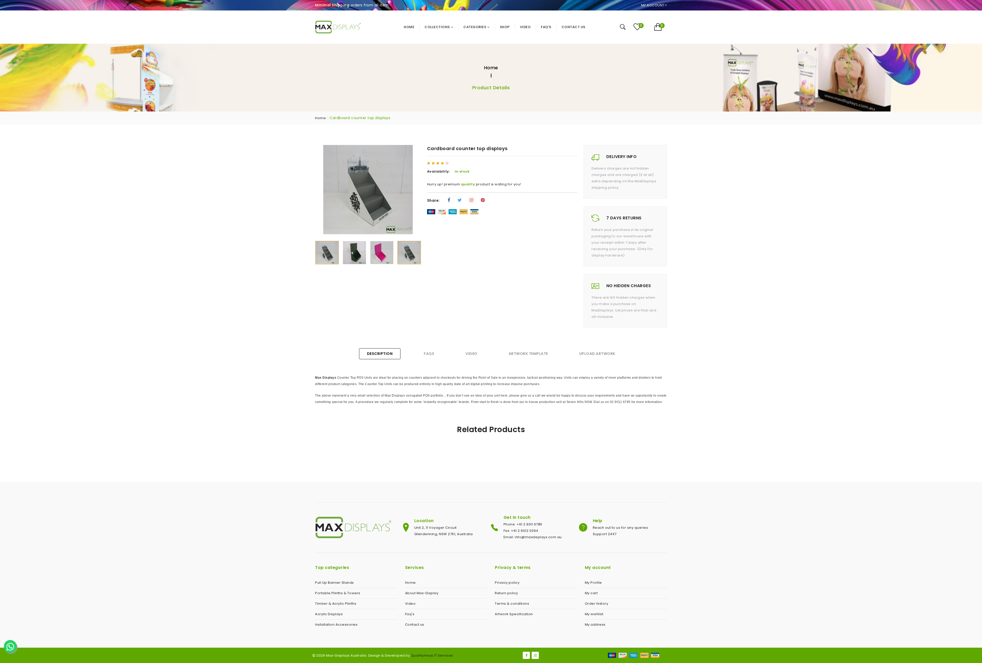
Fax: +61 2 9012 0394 (521, 530)
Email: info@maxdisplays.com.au (533, 537)
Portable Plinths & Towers (337, 593)
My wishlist (594, 614)
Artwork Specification (514, 614)
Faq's (410, 614)
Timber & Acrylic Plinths (335, 603)
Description (380, 353)
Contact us (414, 624)
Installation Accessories (336, 624)
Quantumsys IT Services (432, 655)
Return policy (506, 593)
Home (491, 67)
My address (595, 624)
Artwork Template (528, 353)
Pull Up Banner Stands (334, 582)
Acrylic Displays (329, 614)
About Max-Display (422, 593)
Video (471, 353)
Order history (596, 603)
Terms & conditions (512, 603)
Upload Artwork (597, 353)
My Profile (593, 582)
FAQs (429, 353)
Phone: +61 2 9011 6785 (523, 524)
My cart (591, 593)
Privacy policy (507, 582)
